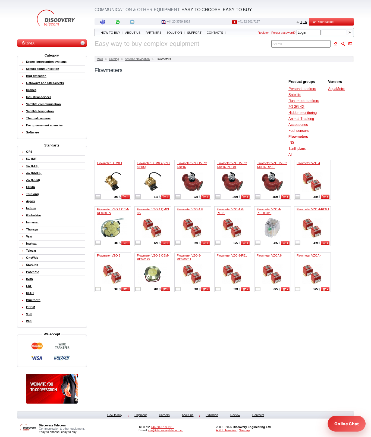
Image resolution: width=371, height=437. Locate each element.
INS (291, 143)
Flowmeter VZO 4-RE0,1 (313, 209)
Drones (31, 90)
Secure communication (42, 68)
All (290, 154)
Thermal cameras (38, 118)
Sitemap (244, 430)
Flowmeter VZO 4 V (190, 209)
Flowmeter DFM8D (109, 163)
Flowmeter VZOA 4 (309, 255)
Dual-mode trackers (303, 101)
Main (100, 59)
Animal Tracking (301, 119)
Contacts (215, 32)
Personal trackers (302, 89)
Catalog (114, 59)
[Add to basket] (125, 197)
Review (235, 415)
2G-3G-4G (296, 107)
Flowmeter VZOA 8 (269, 255)
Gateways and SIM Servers (45, 83)
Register (263, 32)
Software (32, 132)
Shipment (140, 415)
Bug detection (36, 75)
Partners (153, 32)
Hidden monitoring (302, 113)
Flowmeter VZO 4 (308, 163)
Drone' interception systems (46, 61)
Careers (164, 415)
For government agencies (44, 125)
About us (132, 32)
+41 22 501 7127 (249, 21)
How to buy (110, 32)
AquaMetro (336, 89)
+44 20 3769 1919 (178, 21)
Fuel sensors (298, 131)
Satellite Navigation (137, 59)
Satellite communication (43, 104)
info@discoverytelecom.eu (165, 430)
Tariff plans (297, 148)
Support (194, 32)
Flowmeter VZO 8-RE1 (232, 255)
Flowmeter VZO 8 (108, 255)
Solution (174, 32)
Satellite (294, 95)
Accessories (298, 125)
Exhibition (212, 415)
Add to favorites (226, 430)
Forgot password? (283, 32)
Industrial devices (38, 97)
